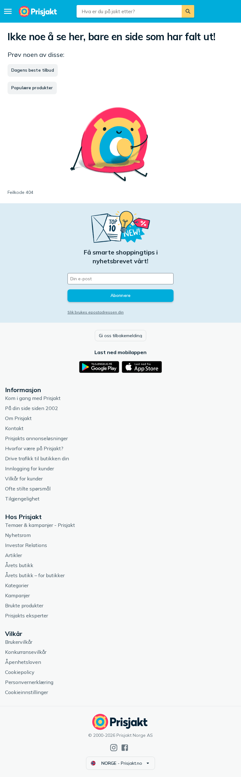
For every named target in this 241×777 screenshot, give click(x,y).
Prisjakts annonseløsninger (36, 438)
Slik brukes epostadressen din (95, 312)
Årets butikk (19, 565)
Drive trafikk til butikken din (37, 458)
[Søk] (188, 11)
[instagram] (114, 747)
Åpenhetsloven (23, 662)
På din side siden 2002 (31, 408)
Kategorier (17, 585)
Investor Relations (26, 545)
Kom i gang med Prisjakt (33, 398)
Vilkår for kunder (24, 478)
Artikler (13, 555)
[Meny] (8, 11)
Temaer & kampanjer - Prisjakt (40, 525)
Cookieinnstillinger (26, 692)
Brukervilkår (18, 642)
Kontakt (14, 428)
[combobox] (129, 11)
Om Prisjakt (18, 418)
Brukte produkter (24, 605)
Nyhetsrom (18, 535)
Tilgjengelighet (22, 498)
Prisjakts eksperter (26, 615)
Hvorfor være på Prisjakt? (34, 448)
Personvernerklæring (29, 682)
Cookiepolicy (20, 672)
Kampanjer (17, 595)
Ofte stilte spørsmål (28, 488)
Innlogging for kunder (29, 468)
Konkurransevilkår (25, 652)
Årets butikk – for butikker (35, 575)
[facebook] (124, 747)
